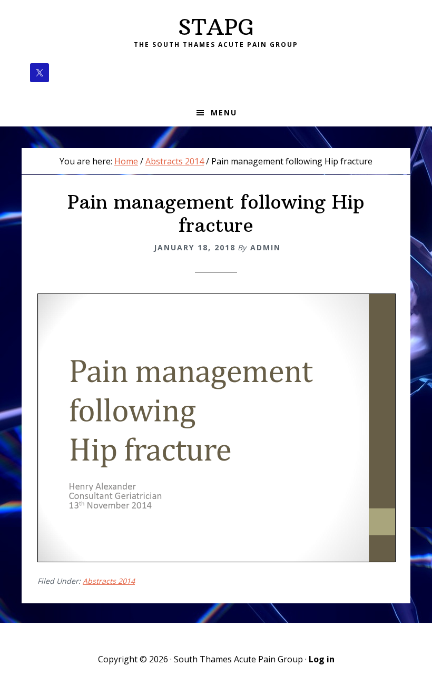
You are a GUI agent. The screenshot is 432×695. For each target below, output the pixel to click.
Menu (224, 112)
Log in (322, 659)
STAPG (216, 27)
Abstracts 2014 (109, 581)
